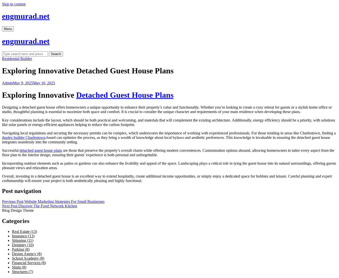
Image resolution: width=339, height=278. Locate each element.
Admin (7, 83)
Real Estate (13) (24, 231)
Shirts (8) (19, 267)
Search (56, 54)
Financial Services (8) (29, 263)
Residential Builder (17, 59)
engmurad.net (26, 16)
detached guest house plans (41, 150)
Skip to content (14, 4)
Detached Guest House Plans (124, 95)
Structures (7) (22, 272)
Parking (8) (21, 249)
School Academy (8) (28, 258)
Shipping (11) (22, 240)
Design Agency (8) (27, 254)
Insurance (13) (23, 236)
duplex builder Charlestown (23, 137)
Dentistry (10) (23, 245)
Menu (8, 29)
